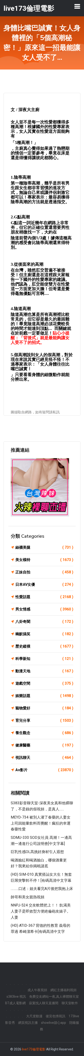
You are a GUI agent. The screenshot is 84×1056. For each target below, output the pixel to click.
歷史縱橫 (44, 646)
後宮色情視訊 (55, 1016)
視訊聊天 (44, 757)
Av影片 (44, 770)
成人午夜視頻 (37, 990)
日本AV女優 (44, 584)
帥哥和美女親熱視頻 (27, 897)
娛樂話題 (44, 696)
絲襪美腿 (44, 547)
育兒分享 (44, 720)
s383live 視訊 (16, 996)
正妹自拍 (44, 572)
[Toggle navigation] (77, 6)
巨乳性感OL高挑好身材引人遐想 (37, 852)
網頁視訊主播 (28, 1023)
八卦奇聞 (44, 621)
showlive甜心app (53, 1023)
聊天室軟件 (70, 1003)
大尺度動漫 (34, 1016)
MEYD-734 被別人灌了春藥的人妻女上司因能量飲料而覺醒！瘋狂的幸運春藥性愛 (40, 823)
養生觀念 (44, 733)
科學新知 (44, 658)
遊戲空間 (44, 683)
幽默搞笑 (44, 634)
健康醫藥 (44, 745)
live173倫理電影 (34, 1049)
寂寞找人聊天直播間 (43, 1003)
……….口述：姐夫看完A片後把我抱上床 (42, 888)
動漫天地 (44, 671)
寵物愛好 (44, 708)
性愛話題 (44, 597)
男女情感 (44, 609)
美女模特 (44, 560)
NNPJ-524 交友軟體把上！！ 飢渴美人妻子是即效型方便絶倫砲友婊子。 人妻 (41, 911)
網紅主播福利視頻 (63, 990)
